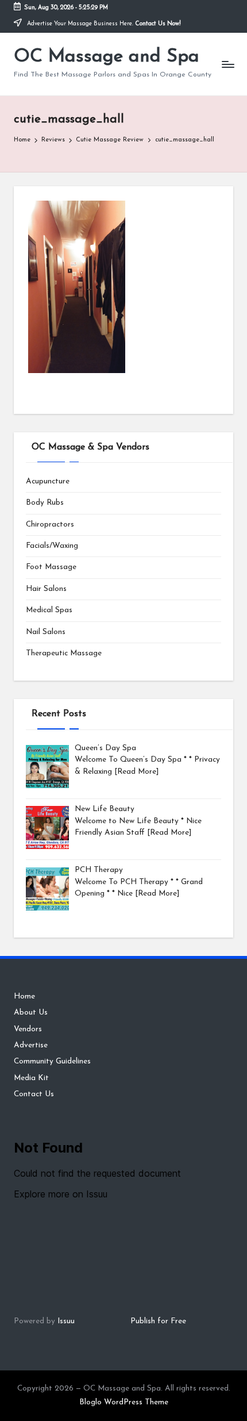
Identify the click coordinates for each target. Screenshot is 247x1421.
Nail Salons (45, 632)
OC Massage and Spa (106, 57)
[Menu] (227, 64)
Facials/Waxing (52, 546)
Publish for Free (158, 1321)
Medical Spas (49, 610)
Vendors (28, 1029)
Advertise (31, 1045)
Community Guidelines (52, 1061)
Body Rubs (45, 502)
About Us (31, 1012)
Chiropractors (50, 524)
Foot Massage (51, 567)
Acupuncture (48, 481)
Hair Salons (46, 589)
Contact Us (34, 1094)
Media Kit (31, 1078)
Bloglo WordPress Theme (123, 1402)
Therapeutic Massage (64, 653)
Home (24, 996)
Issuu (66, 1321)
